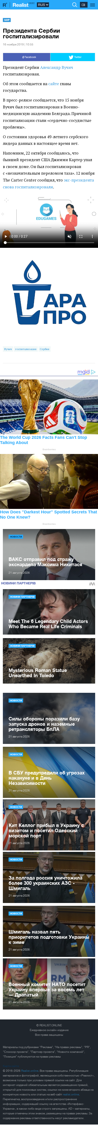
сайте (53, 83)
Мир (7, 19)
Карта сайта (11, 1066)
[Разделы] (92, 2)
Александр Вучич (56, 67)
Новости (16, 536)
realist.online (71, 1094)
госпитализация (25, 349)
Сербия (44, 349)
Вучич (8, 349)
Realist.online (29, 1070)
